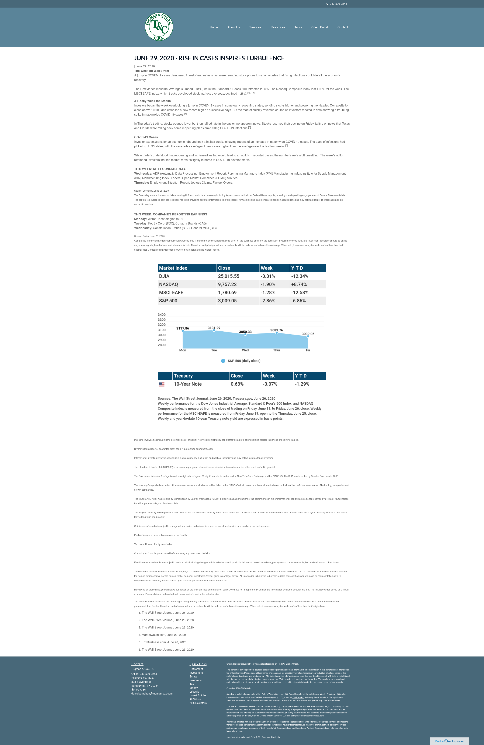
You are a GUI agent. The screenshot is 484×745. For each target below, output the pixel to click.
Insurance (196, 680)
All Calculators (198, 703)
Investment (196, 672)
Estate (193, 676)
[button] (234, 27)
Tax (192, 684)
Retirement (196, 669)
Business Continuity (271, 736)
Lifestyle (194, 691)
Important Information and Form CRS (243, 736)
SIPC (301, 697)
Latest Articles (198, 695)
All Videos (195, 699)
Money (194, 688)
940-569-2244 (338, 3)
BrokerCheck (292, 663)
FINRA (295, 697)
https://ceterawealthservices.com (308, 715)
